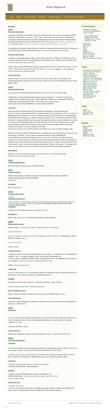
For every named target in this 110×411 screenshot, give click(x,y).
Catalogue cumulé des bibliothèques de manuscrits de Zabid (27, 364)
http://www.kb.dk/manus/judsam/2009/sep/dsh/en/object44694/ (27, 129)
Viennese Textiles (88, 56)
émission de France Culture (49, 93)
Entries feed (87, 111)
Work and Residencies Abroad (73, 17)
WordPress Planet (88, 136)
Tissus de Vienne (88, 55)
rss (20, 403)
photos (26, 326)
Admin (14, 403)
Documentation (87, 126)
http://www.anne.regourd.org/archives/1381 (21, 71)
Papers (18, 17)
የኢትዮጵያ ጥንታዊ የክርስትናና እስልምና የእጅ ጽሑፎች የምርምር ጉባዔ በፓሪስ (45, 44)
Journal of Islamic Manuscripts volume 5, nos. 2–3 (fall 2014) (92, 79)
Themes (85, 132)
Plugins (85, 128)
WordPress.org (87, 114)
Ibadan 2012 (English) (90, 86)
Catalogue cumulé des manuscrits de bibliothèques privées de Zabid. (92, 31)
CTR (33, 111)
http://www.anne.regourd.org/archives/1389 (55, 50)
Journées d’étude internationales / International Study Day (26, 286)
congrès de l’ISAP (22, 217)
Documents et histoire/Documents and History (33, 78)
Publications (42, 17)
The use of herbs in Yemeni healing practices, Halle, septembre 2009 (91, 92)
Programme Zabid (29, 17)
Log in (85, 109)
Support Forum (87, 131)
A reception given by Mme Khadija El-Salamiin (22, 354)
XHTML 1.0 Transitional (80, 403)
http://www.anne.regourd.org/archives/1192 (21, 156)
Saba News (22, 261)
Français (29, 166)
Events (11, 27)
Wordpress (98, 403)
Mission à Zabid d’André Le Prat (18, 272)
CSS (88, 403)
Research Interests (55, 17)
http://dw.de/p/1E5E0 (35, 42)
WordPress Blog (88, 134)
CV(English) (87, 43)
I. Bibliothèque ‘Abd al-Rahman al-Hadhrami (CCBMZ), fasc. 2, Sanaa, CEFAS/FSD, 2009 (93, 38)
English (23, 166)
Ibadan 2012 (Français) (90, 84)
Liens (85, 48)
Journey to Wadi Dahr (15, 232)
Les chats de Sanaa (14, 242)
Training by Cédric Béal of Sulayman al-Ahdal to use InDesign (39, 227)
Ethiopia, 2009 (87, 89)
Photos (63, 294)
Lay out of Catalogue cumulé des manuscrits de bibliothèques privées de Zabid (32, 236)
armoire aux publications (21, 265)
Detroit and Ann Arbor (14, 187)
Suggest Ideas (87, 129)
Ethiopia (11, 197)
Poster (47, 101)
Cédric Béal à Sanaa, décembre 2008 (89, 96)
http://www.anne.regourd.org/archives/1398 (21, 62)
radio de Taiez (47, 261)
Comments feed (88, 112)
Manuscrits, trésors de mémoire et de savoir (90, 82)
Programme (55, 101)
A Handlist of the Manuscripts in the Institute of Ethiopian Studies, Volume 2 (92, 71)
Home (11, 17)
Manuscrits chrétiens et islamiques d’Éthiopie (90, 75)
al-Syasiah (29, 261)
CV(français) (87, 45)
